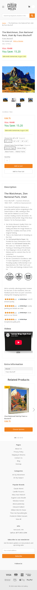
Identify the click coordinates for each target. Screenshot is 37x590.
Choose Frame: (17, 145)
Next (34, 410)
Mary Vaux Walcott (18, 495)
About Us (18, 449)
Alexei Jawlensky (18, 504)
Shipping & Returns (18, 455)
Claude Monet (18, 488)
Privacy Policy (18, 452)
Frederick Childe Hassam (18, 516)
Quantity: (7, 157)
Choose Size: (14, 138)
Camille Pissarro (18, 492)
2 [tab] (16, 437)
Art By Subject (18, 478)
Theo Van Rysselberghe (18, 513)
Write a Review (18, 41)
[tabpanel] (18, 409)
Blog (18, 461)
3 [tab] (18, 437)
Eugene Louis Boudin (18, 498)
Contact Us (18, 458)
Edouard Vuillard (18, 507)
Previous (3, 410)
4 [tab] (20, 437)
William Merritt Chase (18, 510)
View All (18, 519)
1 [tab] (15, 437)
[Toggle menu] (3, 7)
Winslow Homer (18, 501)
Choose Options (18, 429)
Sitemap (18, 464)
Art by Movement (18, 475)
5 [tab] (22, 437)
